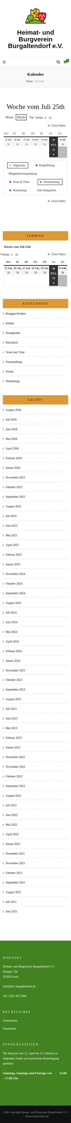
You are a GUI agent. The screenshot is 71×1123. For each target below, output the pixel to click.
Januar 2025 (13, 564)
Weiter (39, 117)
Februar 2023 (14, 737)
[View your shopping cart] (65, 62)
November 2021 (15, 863)
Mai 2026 (11, 438)
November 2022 (15, 766)
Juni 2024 (11, 622)
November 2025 (15, 477)
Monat (9, 117)
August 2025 (13, 506)
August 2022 (13, 795)
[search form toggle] (58, 62)
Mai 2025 (11, 535)
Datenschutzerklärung (36, 1116)
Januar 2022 (13, 843)
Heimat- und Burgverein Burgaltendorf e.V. (35, 39)
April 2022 (12, 834)
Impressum (9, 1028)
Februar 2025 (14, 554)
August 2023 (13, 699)
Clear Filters (58, 125)
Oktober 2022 (14, 776)
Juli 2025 (11, 516)
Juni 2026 (11, 429)
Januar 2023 (13, 747)
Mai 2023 (11, 728)
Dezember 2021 (15, 853)
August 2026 (13, 409)
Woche (21, 117)
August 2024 (13, 602)
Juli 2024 (11, 612)
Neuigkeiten (13, 332)
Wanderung (13, 381)
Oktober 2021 (14, 872)
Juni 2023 (11, 718)
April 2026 (12, 448)
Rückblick (12, 342)
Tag (31, 117)
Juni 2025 (11, 525)
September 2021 (15, 882)
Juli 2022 (11, 805)
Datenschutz (10, 1020)
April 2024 (12, 641)
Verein (9, 371)
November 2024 (15, 573)
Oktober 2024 (14, 583)
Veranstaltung (14, 361)
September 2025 (15, 496)
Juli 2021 (11, 901)
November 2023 (15, 670)
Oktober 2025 (14, 487)
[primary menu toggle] (4, 62)
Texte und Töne (15, 352)
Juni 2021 (11, 911)
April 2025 (12, 545)
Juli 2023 (11, 708)
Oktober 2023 (14, 679)
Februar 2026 (14, 458)
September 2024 (15, 593)
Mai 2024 (11, 631)
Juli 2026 (11, 419)
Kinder (10, 323)
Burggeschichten (16, 313)
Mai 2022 (11, 824)
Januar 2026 (13, 467)
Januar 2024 (13, 660)
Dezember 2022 (15, 757)
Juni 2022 (11, 815)
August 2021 (13, 892)
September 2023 (15, 689)
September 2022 (15, 786)
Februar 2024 (14, 651)
